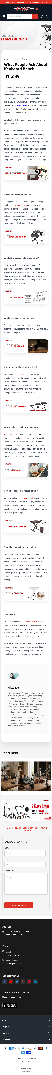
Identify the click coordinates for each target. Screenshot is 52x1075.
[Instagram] (23, 981)
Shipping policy (26, 1071)
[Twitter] (17, 981)
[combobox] (22, 16)
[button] (4, 16)
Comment (8, 871)
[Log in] (42, 16)
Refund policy (26, 1062)
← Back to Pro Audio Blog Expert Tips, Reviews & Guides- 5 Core (26, 829)
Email (6, 859)
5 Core (22, 1058)
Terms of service (26, 1068)
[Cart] (48, 16)
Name (7, 848)
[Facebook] (4, 981)
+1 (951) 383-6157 (13, 964)
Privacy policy (26, 1065)
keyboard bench (20, 205)
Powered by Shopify (31, 1058)
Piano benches (10, 434)
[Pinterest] (29, 981)
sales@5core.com (13, 955)
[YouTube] (11, 981)
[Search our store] (35, 16)
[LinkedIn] (35, 981)
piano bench (22, 374)
